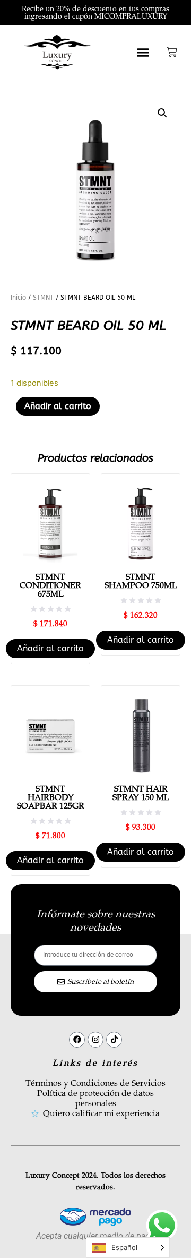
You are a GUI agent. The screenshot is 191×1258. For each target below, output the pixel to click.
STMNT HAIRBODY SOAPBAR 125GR (50, 797)
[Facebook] (77, 1040)
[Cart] (171, 52)
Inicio (18, 297)
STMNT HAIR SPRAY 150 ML (140, 793)
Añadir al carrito (57, 406)
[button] (143, 52)
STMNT (43, 297)
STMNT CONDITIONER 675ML (50, 585)
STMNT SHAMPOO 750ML (141, 581)
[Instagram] (95, 1040)
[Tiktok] (114, 1040)
